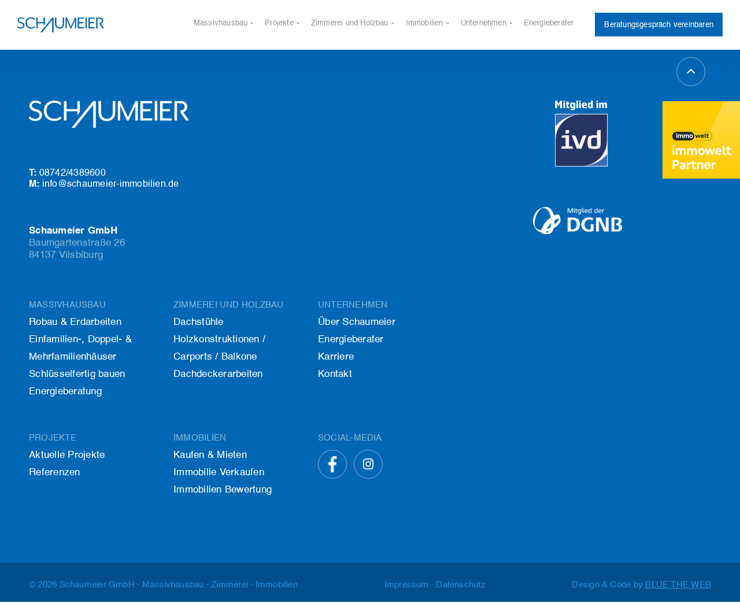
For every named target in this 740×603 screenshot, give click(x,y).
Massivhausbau (221, 23)
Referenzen (284, 68)
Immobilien (424, 23)
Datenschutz (460, 584)
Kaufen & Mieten (435, 48)
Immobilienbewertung (442, 87)
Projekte (279, 23)
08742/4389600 (67, 173)
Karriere (474, 68)
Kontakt (474, 87)
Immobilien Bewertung (222, 490)
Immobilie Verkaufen (441, 68)
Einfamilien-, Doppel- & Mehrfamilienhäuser (80, 348)
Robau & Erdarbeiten (75, 322)
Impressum (406, 584)
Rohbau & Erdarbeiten (231, 48)
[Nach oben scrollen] (690, 71)
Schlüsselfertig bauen (231, 87)
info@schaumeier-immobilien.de (104, 184)
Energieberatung (222, 107)
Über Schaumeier (490, 48)
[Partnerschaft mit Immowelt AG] (701, 140)
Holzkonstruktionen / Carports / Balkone (380, 68)
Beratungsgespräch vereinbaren (658, 25)
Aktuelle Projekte (294, 48)
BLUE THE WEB (678, 584)
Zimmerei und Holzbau (349, 23)
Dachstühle (330, 48)
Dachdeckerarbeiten (345, 87)
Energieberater (549, 23)
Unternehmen (483, 23)
